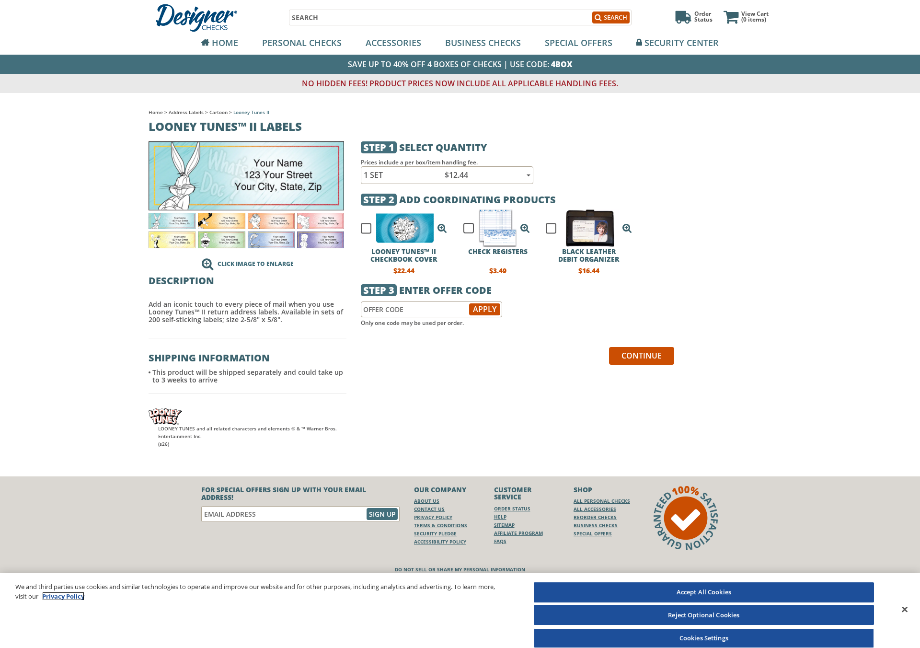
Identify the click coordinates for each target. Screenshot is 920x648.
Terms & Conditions (440, 525)
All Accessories (595, 509)
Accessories (393, 42)
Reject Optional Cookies (703, 615)
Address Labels (186, 112)
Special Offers (578, 42)
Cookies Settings (703, 637)
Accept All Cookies (704, 592)
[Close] (904, 609)
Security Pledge (435, 533)
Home (225, 42)
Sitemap (504, 525)
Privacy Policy (433, 517)
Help (500, 517)
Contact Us (429, 509)
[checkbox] (399, 228)
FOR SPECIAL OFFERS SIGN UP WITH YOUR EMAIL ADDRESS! (283, 493)
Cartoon (218, 112)
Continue (641, 355)
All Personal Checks (602, 501)
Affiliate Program (518, 533)
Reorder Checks (595, 517)
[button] (442, 228)
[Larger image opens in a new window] (246, 175)
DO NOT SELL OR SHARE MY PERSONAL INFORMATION (460, 569)
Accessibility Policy (440, 541)
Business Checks (483, 42)
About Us (426, 501)
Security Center (681, 42)
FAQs (500, 541)
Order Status (512, 508)
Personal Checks (302, 42)
